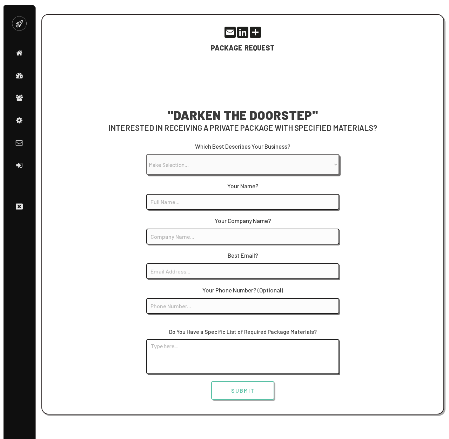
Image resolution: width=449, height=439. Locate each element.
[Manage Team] (19, 97)
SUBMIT (243, 390)
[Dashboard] (19, 75)
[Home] (19, 52)
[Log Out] (19, 165)
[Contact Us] (19, 142)
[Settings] (19, 120)
